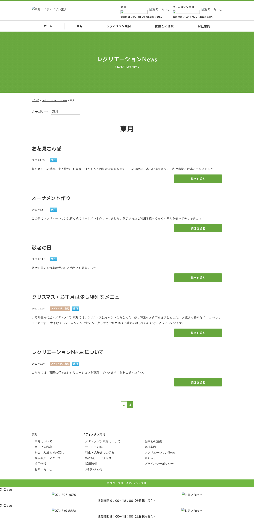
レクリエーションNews (160, 452)
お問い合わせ (43, 469)
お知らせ (150, 458)
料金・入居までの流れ (49, 452)
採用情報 (40, 463)
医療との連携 (164, 26)
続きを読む (198, 178)
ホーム (48, 26)
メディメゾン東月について (102, 441)
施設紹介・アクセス (48, 458)
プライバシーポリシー (159, 463)
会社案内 (204, 26)
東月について (43, 441)
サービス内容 (43, 446)
